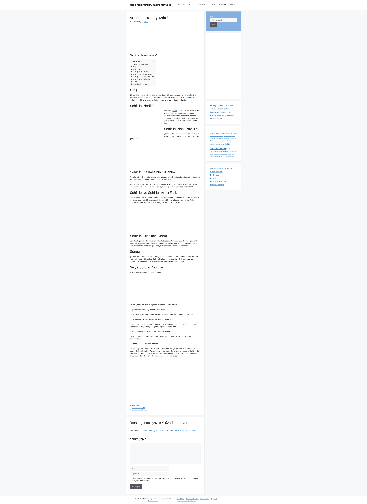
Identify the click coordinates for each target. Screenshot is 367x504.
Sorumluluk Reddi (217, 185)
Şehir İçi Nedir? (138, 69)
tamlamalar (217, 156)
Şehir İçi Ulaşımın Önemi (141, 79)
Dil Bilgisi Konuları (192, 499)
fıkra (217, 140)
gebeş (220, 140)
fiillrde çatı (213, 140)
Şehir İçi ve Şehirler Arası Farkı (143, 77)
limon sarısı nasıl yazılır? (139, 410)
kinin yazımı (213, 151)
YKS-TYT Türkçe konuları (196, 5)
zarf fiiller (225, 156)
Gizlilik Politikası (216, 172)
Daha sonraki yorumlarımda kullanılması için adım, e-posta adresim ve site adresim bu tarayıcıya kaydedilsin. (165, 479)
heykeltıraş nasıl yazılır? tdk (220, 112)
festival (229, 136)
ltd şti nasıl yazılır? (217, 119)
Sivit (235, 151)
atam (220, 133)
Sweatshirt (216, 154)
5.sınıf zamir (213, 131)
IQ (214, 144)
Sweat (211, 154)
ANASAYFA (180, 5)
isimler (222, 144)
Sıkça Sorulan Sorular (140, 84)
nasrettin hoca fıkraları (228, 151)
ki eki (227, 148)
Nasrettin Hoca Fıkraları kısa (186, 501)
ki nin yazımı (232, 148)
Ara (211, 16)
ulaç (221, 156)
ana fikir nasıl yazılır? (138, 408)
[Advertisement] (165, 39)
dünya (232, 133)
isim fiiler (218, 144)
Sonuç (135, 82)
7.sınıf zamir (226, 131)
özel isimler (231, 156)
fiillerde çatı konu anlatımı (229, 138)
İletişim (232, 5)
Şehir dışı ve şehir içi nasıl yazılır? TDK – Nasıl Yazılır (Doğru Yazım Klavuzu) (168, 431)
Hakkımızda (222, 5)
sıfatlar (229, 154)
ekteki (225, 136)
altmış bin (212, 133)
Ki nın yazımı (204, 499)
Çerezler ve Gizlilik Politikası (221, 168)
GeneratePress (153, 501)
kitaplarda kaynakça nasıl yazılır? (222, 115)
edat (235, 133)
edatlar (212, 136)
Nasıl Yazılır (135, 406)
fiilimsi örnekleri (219, 138)
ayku (223, 133)
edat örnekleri (217, 136)
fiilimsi (233, 136)
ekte (222, 136)
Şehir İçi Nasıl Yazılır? (142, 64)
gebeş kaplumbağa (227, 140)
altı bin (217, 133)
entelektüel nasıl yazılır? (219, 109)
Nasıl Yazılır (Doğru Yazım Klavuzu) (150, 4)
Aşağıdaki (214, 499)
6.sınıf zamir (220, 131)
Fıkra (213, 5)
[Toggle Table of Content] (152, 61)
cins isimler (228, 133)
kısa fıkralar (219, 151)
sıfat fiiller (224, 154)
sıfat (221, 154)
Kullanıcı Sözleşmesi (218, 181)
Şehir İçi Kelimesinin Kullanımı (143, 74)
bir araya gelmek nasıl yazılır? (221, 106)
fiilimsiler (212, 138)
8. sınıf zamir (232, 131)
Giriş (134, 67)
